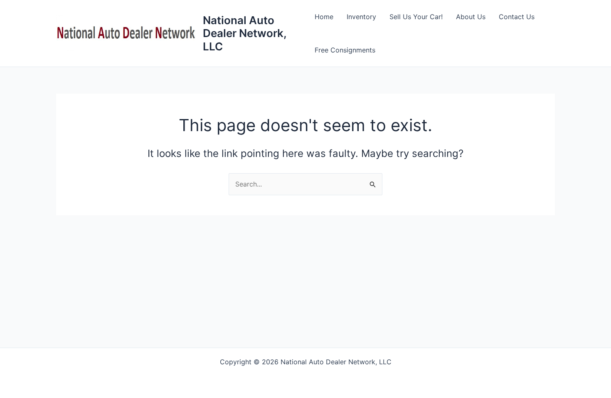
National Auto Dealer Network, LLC (244, 33)
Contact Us (517, 16)
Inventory (361, 16)
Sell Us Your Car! (416, 16)
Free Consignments (345, 50)
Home (324, 16)
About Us (470, 16)
